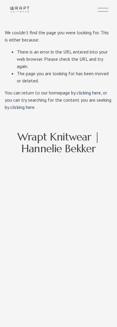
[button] (20, 196)
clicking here (88, 93)
